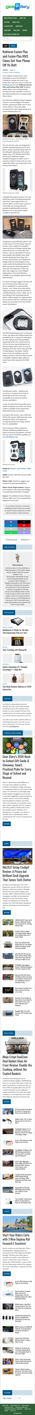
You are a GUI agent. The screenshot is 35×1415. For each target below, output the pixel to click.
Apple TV (12, 70)
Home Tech (23, 18)
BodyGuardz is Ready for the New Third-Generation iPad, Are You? (15, 631)
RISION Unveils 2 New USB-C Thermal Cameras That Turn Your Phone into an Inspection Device (23, 1307)
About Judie (5, 1405)
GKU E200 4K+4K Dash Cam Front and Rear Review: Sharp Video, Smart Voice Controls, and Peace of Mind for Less (23, 957)
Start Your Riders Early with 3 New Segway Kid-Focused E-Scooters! (17, 1239)
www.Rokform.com (10, 437)
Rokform (6, 85)
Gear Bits (6, 1211)
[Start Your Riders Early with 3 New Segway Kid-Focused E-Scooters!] (17, 1231)
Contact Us (13, 1410)
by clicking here (14, 726)
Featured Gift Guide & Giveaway (12, 733)
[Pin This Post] (24, 525)
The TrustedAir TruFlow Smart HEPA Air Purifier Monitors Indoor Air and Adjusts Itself (23, 1201)
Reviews (6, 843)
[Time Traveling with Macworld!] (17, 645)
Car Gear (7, 22)
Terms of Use (27, 1409)
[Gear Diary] (17, 7)
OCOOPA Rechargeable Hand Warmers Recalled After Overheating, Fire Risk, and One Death (23, 1318)
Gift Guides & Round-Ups (11, 34)
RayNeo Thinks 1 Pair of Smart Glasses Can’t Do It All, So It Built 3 (23, 1121)
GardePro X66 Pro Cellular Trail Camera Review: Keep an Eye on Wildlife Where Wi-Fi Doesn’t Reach (23, 934)
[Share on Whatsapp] (11, 532)
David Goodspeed (14, 72)
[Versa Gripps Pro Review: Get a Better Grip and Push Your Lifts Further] (8, 992)
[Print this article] (24, 529)
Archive (6, 1410)
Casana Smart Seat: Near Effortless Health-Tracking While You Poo (22, 1340)
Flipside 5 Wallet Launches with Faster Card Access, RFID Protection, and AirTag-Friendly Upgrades (23, 1372)
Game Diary (7, 30)
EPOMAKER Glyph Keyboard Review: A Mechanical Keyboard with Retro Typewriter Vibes (23, 967)
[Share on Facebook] (11, 522)
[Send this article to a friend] (11, 529)
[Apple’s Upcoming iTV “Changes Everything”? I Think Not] (17, 662)
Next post (24, 540)
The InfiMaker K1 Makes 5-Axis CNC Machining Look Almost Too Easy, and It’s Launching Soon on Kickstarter (23, 1153)
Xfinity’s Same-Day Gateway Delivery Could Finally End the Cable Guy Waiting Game (23, 1361)
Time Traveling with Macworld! (14, 649)
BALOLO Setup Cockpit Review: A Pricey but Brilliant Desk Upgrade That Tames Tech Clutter (17, 873)
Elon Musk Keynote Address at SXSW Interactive (17, 688)
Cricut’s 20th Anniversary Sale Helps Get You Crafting (23, 1141)
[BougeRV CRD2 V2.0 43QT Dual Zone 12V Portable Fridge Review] (8, 1015)
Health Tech (15, 22)
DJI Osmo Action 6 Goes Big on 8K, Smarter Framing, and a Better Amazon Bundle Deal (23, 1111)
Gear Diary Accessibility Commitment (13, 1409)
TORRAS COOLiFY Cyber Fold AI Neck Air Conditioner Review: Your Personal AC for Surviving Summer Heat (23, 923)
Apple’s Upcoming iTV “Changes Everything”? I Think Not (15, 668)
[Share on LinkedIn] (11, 525)
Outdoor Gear (8, 26)
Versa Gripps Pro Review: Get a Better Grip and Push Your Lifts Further (23, 990)
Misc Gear (17, 30)
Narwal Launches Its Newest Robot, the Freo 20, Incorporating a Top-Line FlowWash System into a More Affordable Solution (23, 1295)
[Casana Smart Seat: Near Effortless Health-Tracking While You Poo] (8, 1342)
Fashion (24, 30)
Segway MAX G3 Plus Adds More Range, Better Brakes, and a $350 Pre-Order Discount (22, 1190)
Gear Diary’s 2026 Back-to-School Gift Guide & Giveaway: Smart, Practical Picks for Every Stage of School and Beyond (17, 767)
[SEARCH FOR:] (17, 39)
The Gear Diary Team (15, 1405)
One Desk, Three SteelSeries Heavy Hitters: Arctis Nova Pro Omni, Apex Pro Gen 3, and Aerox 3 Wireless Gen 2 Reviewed (23, 1002)
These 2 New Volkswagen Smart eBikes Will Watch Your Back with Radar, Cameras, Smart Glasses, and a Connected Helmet (23, 1165)
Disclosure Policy (8, 1407)
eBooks (5, 647)
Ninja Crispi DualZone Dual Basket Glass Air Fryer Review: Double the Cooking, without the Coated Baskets (23, 945)
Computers (19, 26)
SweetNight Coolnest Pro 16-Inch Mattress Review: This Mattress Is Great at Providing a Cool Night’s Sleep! (23, 1132)
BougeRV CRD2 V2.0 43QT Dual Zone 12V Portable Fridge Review (23, 1013)
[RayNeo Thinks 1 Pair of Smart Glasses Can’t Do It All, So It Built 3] (8, 1123)
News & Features (8, 627)
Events (5, 684)
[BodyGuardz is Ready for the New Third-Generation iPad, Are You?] (17, 625)
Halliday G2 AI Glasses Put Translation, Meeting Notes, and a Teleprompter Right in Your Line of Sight (23, 1351)
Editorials (6, 664)
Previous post (12, 540)
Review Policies (25, 1405)
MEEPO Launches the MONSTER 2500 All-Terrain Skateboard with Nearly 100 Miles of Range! (23, 1330)
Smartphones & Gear (10, 18)
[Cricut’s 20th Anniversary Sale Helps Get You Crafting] (8, 1144)
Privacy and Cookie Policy (21, 1407)
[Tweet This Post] (24, 522)
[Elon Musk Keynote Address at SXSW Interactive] (17, 681)
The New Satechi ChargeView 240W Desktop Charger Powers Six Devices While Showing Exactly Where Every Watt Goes (23, 1178)
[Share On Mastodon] (24, 532)
